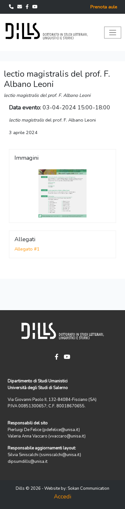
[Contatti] (12, 7)
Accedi (62, 496)
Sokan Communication (88, 488)
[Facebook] (27, 7)
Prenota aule (103, 7)
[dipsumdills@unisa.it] (20, 7)
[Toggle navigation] (112, 32)
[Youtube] (35, 7)
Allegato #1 (27, 249)
